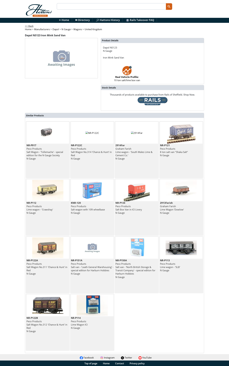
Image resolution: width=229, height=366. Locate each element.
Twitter (128, 357)
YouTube (147, 357)
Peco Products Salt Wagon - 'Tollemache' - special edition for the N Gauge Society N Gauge (44, 152)
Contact (119, 363)
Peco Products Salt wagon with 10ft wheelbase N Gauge (88, 207)
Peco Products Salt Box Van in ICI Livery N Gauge (128, 207)
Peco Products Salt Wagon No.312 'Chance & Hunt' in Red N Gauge (46, 324)
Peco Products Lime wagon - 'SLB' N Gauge (170, 265)
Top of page (90, 363)
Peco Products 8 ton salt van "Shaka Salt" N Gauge (174, 150)
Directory (82, 20)
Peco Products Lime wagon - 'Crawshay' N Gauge (39, 207)
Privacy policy (137, 363)
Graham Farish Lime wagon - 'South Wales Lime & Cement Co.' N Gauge (134, 152)
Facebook (88, 357)
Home (64, 20)
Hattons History (109, 20)
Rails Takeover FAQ (141, 20)
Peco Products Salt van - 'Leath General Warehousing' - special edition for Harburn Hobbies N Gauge (92, 267)
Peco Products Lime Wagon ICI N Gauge (79, 322)
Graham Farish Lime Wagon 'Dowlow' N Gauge (172, 207)
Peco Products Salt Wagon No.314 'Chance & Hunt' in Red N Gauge (91, 152)
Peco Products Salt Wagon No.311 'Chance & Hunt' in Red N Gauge (46, 267)
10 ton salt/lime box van (127, 78)
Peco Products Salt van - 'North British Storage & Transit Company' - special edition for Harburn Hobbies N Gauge (135, 268)
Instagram (109, 357)
